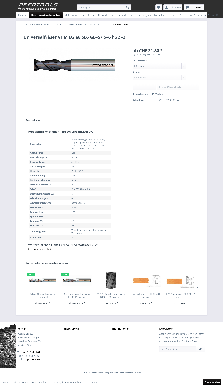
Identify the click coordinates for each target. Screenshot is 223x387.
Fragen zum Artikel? (40, 248)
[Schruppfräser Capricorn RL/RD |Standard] (77, 280)
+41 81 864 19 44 (31, 352)
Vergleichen (141, 94)
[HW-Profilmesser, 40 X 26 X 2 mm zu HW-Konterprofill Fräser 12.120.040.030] (146, 280)
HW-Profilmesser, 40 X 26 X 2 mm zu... (146, 295)
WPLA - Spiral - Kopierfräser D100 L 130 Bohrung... (111, 295)
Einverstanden (212, 382)
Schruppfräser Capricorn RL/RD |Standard (77, 295)
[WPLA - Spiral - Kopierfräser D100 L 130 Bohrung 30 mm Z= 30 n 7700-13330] (111, 280)
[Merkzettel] (158, 7)
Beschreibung (33, 120)
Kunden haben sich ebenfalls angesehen (47, 263)
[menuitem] (104, 7)
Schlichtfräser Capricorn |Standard (42, 295)
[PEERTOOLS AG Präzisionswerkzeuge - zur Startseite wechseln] (37, 7)
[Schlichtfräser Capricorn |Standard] (42, 280)
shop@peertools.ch (33, 359)
